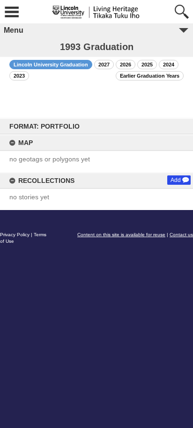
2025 (147, 64)
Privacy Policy (15, 234)
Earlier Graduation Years (149, 76)
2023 (19, 76)
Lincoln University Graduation (51, 64)
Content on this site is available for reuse (121, 234)
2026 (125, 64)
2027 (104, 64)
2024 (168, 64)
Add (176, 180)
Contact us (181, 234)
